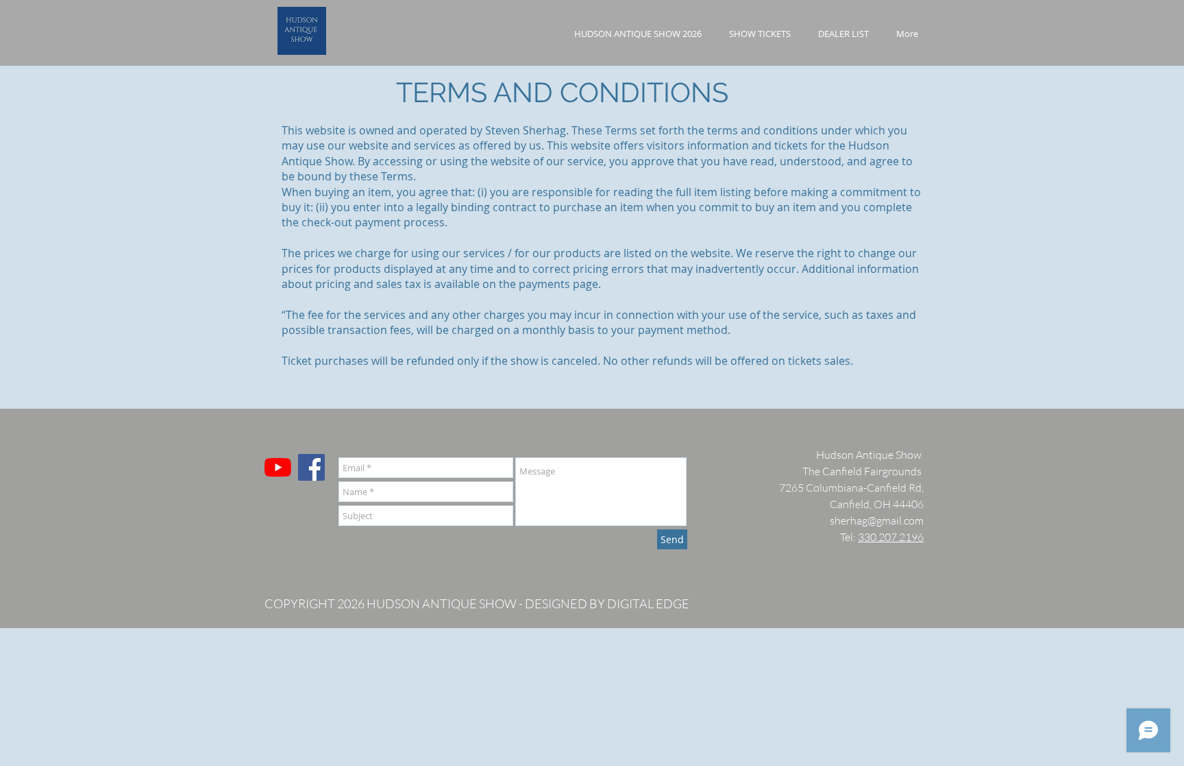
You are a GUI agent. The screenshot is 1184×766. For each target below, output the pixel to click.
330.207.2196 (891, 537)
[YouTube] (277, 467)
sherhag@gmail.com (877, 520)
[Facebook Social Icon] (311, 467)
